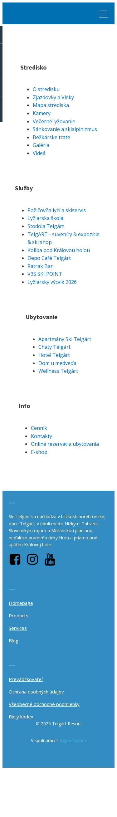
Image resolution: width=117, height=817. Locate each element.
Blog (13, 640)
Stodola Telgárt (45, 226)
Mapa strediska (51, 105)
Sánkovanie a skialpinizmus (65, 129)
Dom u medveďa (57, 363)
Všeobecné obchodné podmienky (44, 704)
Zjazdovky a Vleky (53, 97)
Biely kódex (21, 716)
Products (18, 615)
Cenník (39, 428)
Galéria (41, 145)
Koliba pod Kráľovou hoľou (58, 250)
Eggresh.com (73, 740)
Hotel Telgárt (54, 355)
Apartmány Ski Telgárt (64, 339)
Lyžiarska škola (45, 218)
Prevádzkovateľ (26, 679)
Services (18, 628)
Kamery (42, 113)
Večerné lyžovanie (54, 121)
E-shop (39, 452)
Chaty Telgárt (54, 346)
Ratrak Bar (40, 266)
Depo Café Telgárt (49, 258)
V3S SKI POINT (44, 273)
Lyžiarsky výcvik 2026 (52, 282)
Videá (39, 153)
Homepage (21, 603)
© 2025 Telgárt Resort (58, 724)
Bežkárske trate (51, 137)
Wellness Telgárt (58, 370)
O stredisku (46, 89)
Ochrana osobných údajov (36, 691)
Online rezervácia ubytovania (65, 443)
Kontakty (41, 436)
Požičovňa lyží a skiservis (56, 210)
